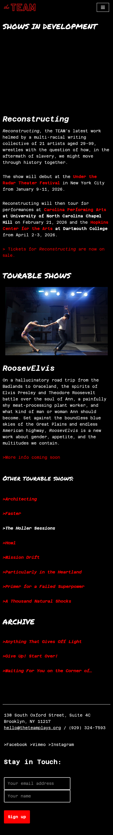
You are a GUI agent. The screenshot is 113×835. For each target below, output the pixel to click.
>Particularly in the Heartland (42, 572)
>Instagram (61, 744)
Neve (9, 829)
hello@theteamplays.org (32, 728)
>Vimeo (38, 744)
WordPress (62, 829)
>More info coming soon (31, 457)
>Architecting (20, 499)
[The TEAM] (19, 7)
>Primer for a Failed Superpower (43, 586)
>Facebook (15, 744)
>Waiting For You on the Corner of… (47, 670)
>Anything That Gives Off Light (42, 641)
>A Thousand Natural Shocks (37, 601)
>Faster (12, 513)
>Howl (9, 542)
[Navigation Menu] (103, 7)
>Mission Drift (21, 557)
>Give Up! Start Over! (30, 656)
